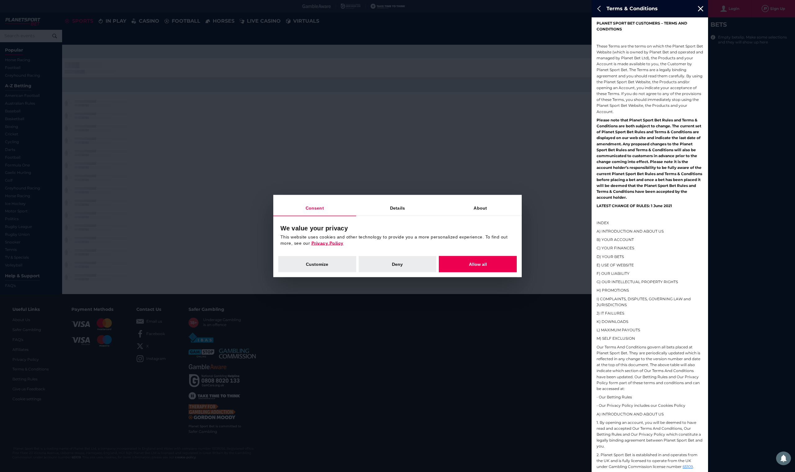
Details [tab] (397, 208)
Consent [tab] (315, 208)
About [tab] (480, 208)
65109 (688, 467)
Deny (397, 264)
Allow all (478, 264)
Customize (317, 264)
